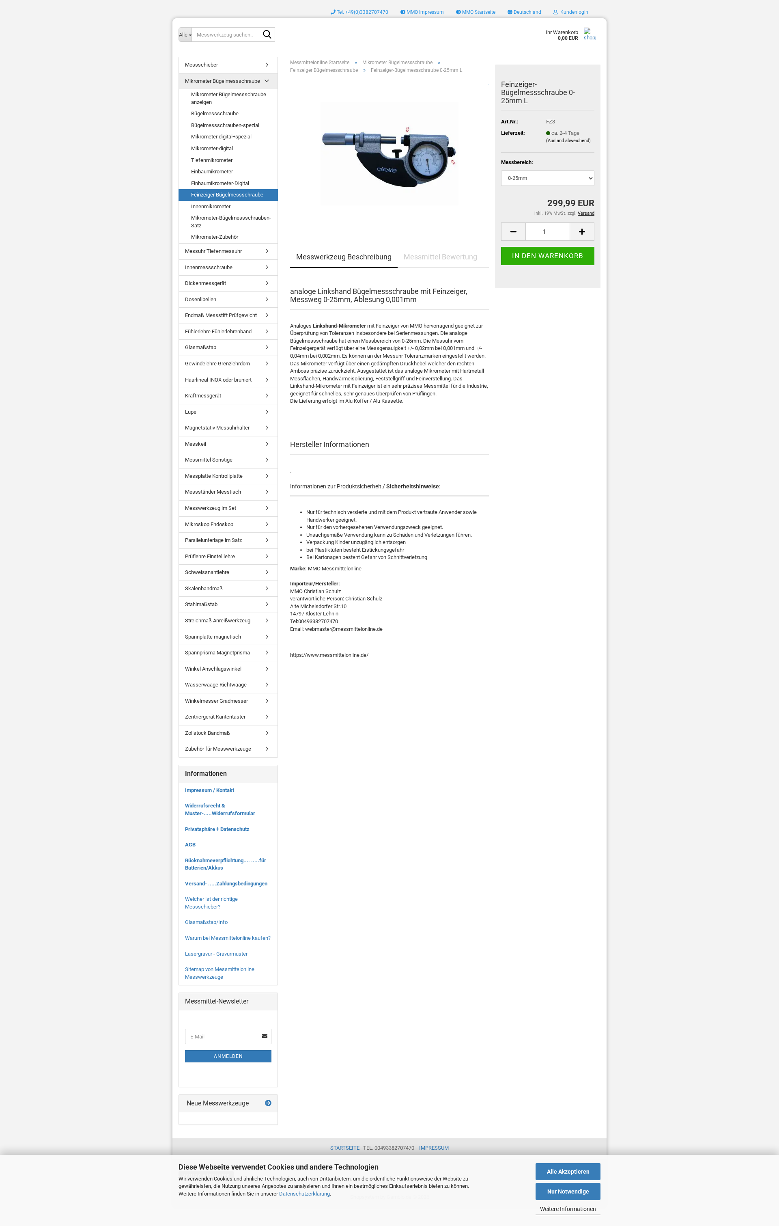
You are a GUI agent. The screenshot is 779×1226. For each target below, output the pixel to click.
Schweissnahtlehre (207, 572)
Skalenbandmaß (204, 588)
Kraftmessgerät (203, 396)
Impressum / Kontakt (209, 790)
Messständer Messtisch (213, 492)
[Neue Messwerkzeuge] (268, 1103)
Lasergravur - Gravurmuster (216, 954)
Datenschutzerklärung (304, 1194)
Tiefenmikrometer (211, 160)
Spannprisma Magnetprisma (217, 653)
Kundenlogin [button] (573, 12)
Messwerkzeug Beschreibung (344, 257)
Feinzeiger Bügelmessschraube (227, 195)
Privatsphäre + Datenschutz (217, 829)
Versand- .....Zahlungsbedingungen (226, 884)
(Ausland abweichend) (568, 140)
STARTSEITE (344, 1148)
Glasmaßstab (200, 347)
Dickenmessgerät (205, 283)
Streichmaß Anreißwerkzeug (217, 620)
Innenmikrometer (210, 206)
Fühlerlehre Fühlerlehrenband (218, 331)
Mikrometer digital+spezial (221, 137)
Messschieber (201, 65)
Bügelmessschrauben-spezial (225, 125)
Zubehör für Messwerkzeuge (218, 749)
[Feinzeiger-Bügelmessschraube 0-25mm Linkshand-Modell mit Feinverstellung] (389, 151)
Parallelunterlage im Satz (213, 540)
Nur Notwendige (568, 1191)
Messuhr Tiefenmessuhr (213, 251)
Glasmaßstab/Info (206, 922)
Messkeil (195, 444)
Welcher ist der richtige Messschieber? (211, 903)
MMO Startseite (478, 12)
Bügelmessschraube (215, 113)
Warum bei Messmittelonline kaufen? (228, 938)
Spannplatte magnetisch (213, 637)
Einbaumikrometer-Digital (220, 183)
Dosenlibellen (200, 299)
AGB (190, 845)
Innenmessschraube (208, 267)
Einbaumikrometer (212, 171)
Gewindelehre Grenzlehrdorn (217, 363)
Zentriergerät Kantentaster (215, 717)
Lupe (190, 412)
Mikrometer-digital (212, 148)
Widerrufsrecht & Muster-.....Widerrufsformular (220, 809)
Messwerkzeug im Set (210, 508)
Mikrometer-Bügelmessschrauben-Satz (231, 222)
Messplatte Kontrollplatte (214, 476)
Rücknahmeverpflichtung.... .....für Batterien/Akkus (225, 864)
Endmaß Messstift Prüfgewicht (221, 315)
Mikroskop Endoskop (209, 524)
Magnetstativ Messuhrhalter (217, 428)
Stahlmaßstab (201, 604)
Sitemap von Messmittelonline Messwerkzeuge (219, 973)
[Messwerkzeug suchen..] (267, 35)
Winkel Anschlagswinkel (213, 669)
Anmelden (228, 1056)
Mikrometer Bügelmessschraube (222, 81)
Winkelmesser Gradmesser (216, 701)
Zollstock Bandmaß (207, 733)
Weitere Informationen (568, 1209)
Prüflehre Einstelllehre (210, 556)
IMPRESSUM (434, 1148)
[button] (524, 12)
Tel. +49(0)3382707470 (362, 12)
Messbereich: (517, 162)
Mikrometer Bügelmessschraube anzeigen (228, 98)
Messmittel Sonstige (208, 460)
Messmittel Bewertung (440, 257)
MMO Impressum (424, 12)
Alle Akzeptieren (568, 1171)
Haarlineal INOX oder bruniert (218, 380)
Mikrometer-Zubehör (214, 237)
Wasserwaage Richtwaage (216, 685)
